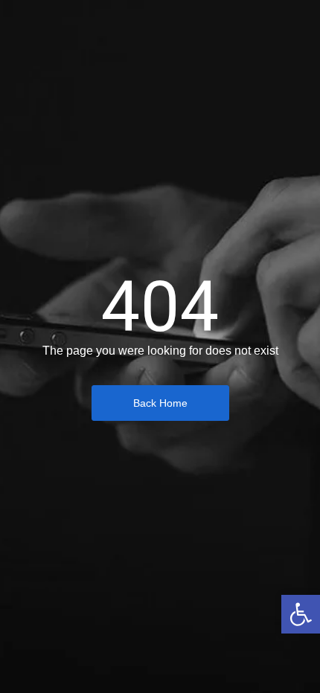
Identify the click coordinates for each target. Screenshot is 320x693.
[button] (300, 614)
